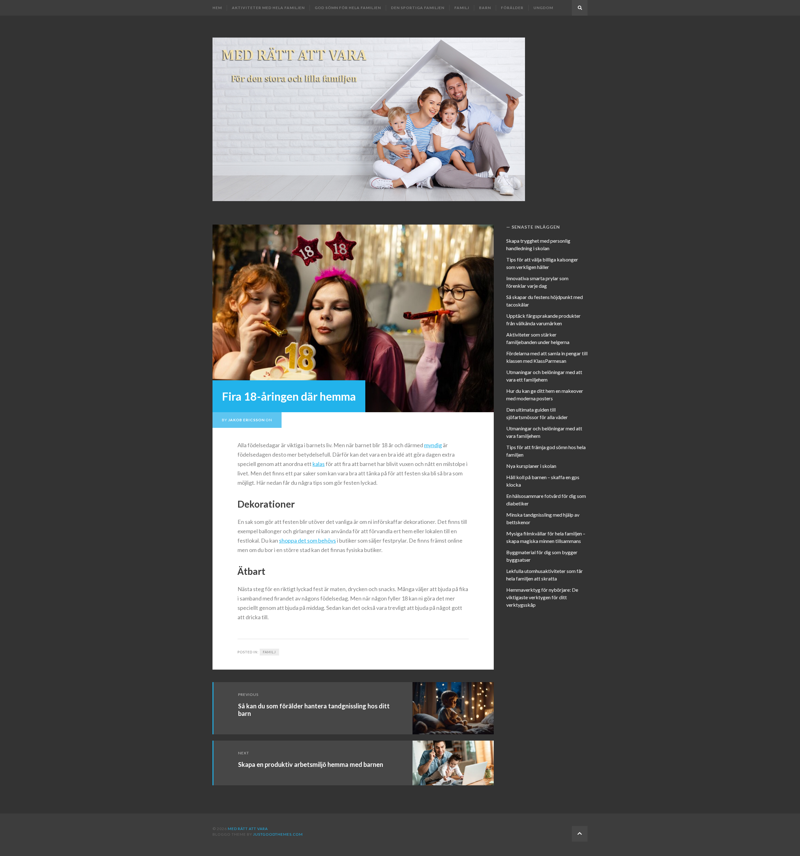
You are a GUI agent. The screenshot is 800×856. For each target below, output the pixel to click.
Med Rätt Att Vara (248, 828)
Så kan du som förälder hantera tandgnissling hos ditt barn (314, 709)
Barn (485, 7)
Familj (461, 7)
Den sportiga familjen (417, 7)
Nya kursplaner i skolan (531, 466)
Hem (217, 7)
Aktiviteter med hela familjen (268, 7)
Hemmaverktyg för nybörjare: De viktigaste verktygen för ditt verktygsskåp (542, 597)
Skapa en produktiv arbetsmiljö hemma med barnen (310, 764)
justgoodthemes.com (278, 834)
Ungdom (543, 7)
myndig (433, 445)
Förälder (512, 7)
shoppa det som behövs (307, 540)
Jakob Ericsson (246, 420)
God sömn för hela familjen (348, 7)
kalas (318, 463)
